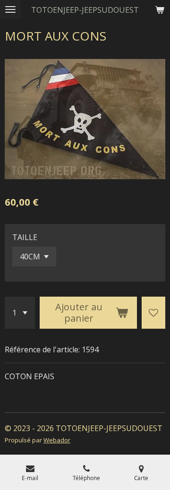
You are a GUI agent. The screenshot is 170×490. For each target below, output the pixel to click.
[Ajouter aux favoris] (153, 313)
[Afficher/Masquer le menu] (10, 9)
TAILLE (24, 237)
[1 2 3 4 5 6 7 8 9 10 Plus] (20, 313)
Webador (56, 440)
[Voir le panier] (159, 9)
